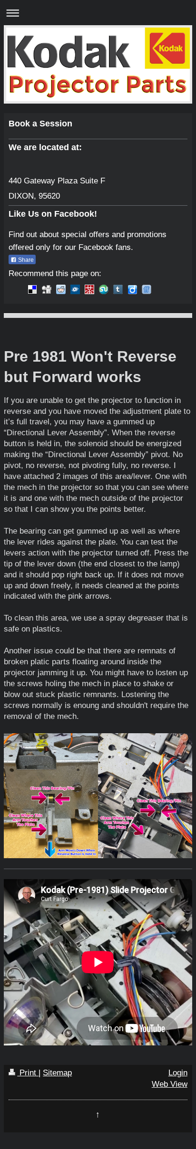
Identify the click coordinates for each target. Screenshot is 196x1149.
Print (28, 1072)
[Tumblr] (118, 289)
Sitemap (57, 1072)
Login (177, 1072)
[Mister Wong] (89, 289)
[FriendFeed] (146, 289)
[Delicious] (32, 289)
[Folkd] (75, 289)
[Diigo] (132, 289)
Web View (169, 1084)
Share (25, 260)
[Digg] (46, 289)
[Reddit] (61, 289)
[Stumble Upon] (103, 289)
